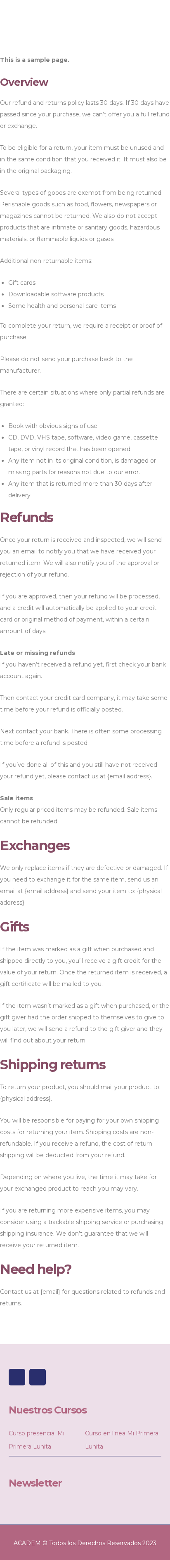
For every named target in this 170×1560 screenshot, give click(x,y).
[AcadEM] (19, 23)
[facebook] (17, 1377)
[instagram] (37, 1377)
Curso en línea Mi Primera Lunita (121, 1440)
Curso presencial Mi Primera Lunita (36, 1440)
